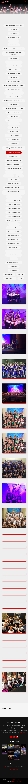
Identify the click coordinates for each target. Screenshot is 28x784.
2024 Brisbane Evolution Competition (13, 85)
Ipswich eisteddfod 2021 (14, 208)
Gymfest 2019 (8, 176)
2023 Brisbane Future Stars (13, 62)
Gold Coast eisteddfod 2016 (14, 160)
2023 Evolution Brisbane (14, 66)
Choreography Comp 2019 (13, 135)
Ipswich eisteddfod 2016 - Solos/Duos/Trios (13, 192)
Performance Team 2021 (13, 251)
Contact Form (15, 769)
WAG (21, 278)
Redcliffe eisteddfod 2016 (13, 255)
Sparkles (20, 274)
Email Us (15, 772)
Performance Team (14, 247)
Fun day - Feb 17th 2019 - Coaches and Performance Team (13, 147)
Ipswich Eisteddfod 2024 (14, 216)
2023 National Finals (14, 69)
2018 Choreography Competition (13, 25)
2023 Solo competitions (14, 81)
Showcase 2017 (13, 266)
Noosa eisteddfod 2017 (13, 231)
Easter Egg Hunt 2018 (13, 139)
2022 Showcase (13, 58)
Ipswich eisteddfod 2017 (14, 197)
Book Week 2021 (14, 127)
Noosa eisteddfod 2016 (13, 228)
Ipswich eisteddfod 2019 (14, 204)
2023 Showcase (13, 77)
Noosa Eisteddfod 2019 (13, 239)
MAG (8, 220)
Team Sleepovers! (9, 278)
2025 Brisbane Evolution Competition (13, 108)
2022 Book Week (14, 45)
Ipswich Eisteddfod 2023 (14, 212)
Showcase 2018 (13, 270)
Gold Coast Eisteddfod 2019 (14, 172)
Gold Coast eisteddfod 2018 (14, 168)
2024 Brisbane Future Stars (13, 89)
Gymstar (20, 176)
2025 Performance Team (13, 112)
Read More (22, 732)
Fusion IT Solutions (16, 781)
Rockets (14, 258)
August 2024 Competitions (13, 120)
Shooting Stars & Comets (13, 262)
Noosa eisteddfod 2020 (13, 243)
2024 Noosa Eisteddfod (13, 97)
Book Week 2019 (14, 124)
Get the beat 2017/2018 (14, 152)
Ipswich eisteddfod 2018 (14, 200)
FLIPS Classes (13, 143)
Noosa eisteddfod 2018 (13, 235)
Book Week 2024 (14, 131)
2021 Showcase (13, 41)
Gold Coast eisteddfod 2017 (14, 164)
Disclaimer (23, 779)
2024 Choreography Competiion (14, 93)
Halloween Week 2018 (13, 183)
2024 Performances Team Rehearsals (13, 100)
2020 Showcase (13, 33)
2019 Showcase (13, 29)
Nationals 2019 (13, 224)
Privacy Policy (16, 779)
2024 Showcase (13, 104)
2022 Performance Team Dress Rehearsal (13, 53)
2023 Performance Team (13, 73)
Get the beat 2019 (13, 156)
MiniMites (17, 220)
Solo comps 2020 (9, 274)
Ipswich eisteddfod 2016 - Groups (13, 187)
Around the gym (14, 116)
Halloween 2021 (14, 179)
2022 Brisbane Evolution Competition (13, 48)
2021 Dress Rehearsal (13, 37)
